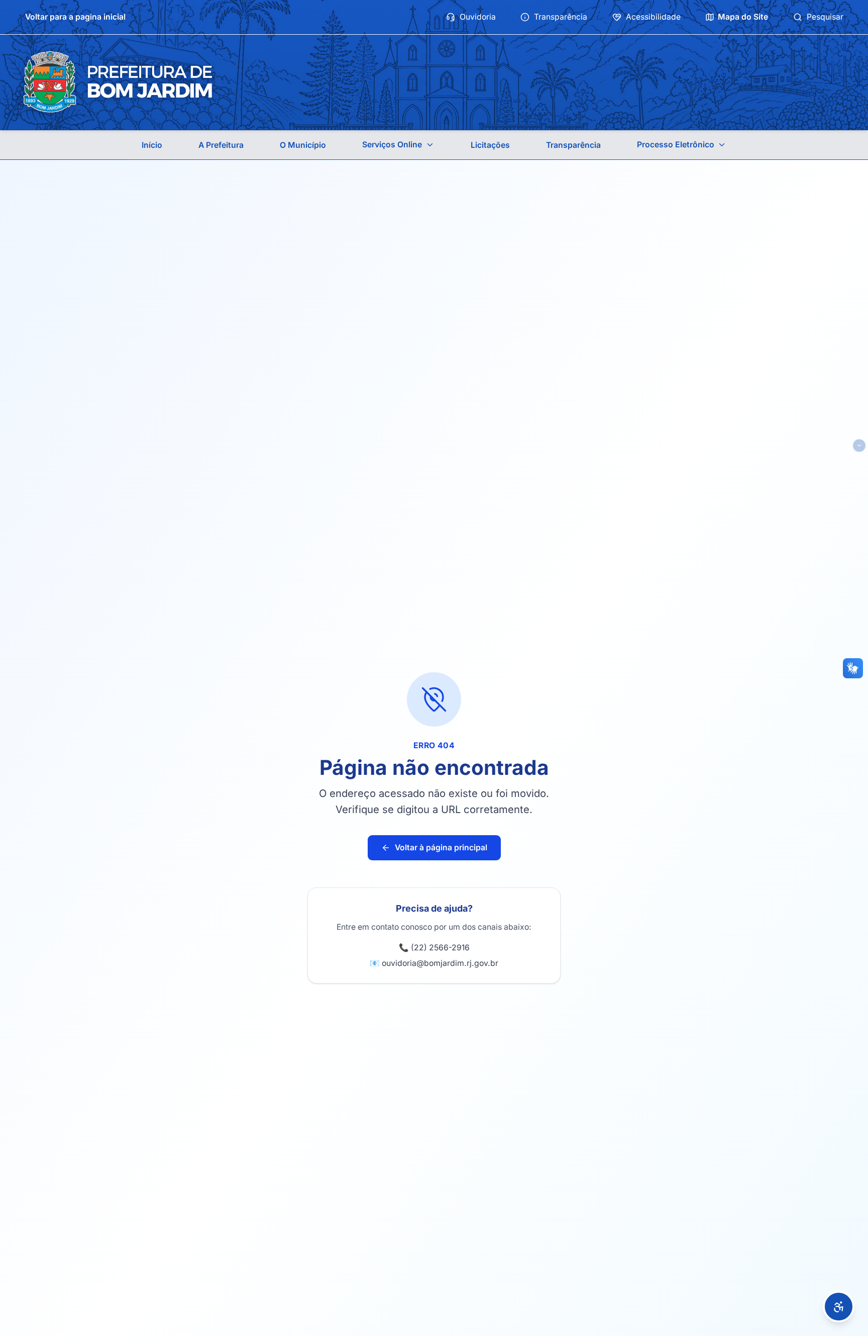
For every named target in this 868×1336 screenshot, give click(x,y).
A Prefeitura (221, 145)
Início (152, 145)
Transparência (560, 17)
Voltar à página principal (441, 847)
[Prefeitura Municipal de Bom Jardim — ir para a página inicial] (117, 82)
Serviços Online (392, 144)
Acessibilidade (653, 17)
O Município (303, 145)
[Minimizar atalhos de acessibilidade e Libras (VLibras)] (859, 445)
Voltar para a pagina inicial (75, 17)
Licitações (490, 145)
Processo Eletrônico (675, 144)
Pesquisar (825, 17)
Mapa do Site (743, 17)
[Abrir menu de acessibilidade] (838, 1306)
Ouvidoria (478, 17)
